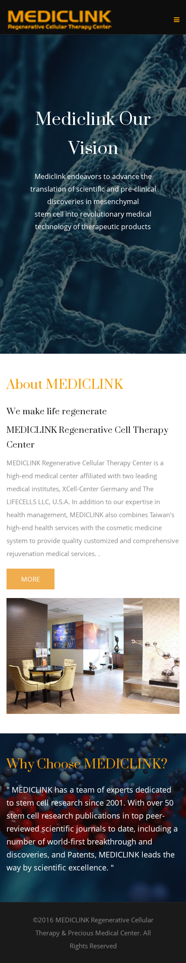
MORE (30, 579)
